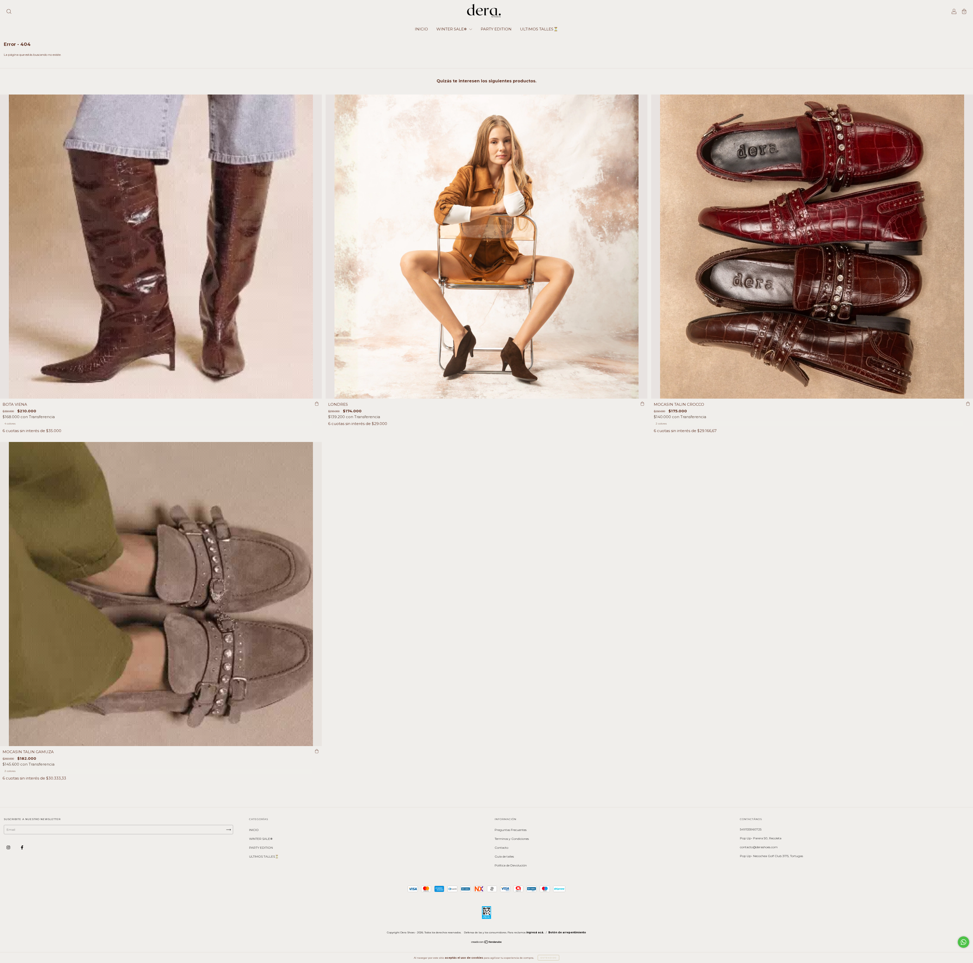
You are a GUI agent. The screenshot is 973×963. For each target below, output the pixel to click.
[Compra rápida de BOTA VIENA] (317, 404)
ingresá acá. (535, 932)
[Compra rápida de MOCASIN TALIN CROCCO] (968, 404)
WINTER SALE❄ (452, 29)
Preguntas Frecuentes (511, 830)
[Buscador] (8, 12)
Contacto (501, 847)
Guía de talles (504, 856)
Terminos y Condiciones (512, 839)
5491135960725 (750, 829)
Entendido (548, 957)
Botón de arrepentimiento (567, 932)
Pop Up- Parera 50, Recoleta (760, 838)
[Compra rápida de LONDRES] (642, 404)
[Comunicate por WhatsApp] (963, 942)
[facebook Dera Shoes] (22, 847)
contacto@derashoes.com (759, 847)
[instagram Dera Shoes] (9, 847)
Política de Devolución (511, 865)
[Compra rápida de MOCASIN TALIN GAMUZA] (317, 751)
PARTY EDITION (496, 29)
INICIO (421, 29)
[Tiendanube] (486, 943)
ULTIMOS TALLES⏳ (539, 29)
